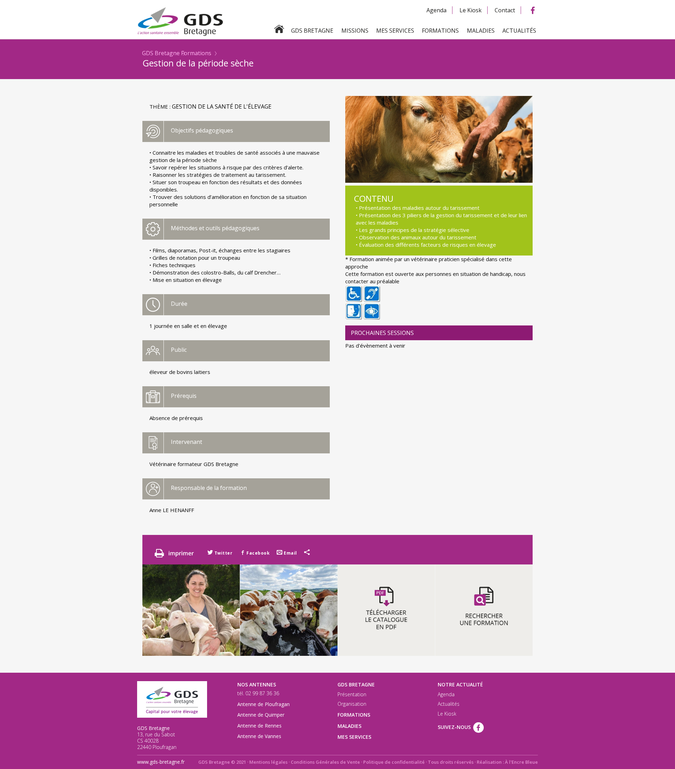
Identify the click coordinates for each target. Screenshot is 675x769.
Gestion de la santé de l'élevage (221, 106)
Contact (505, 10)
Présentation (352, 694)
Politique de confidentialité (394, 762)
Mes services (395, 30)
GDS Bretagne (161, 53)
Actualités (519, 30)
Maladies (481, 30)
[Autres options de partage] (307, 553)
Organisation (352, 704)
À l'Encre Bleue (521, 762)
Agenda (436, 10)
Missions (354, 30)
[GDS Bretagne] (337, 21)
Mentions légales (268, 762)
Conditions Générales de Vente (325, 762)
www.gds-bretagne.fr (161, 761)
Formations (440, 30)
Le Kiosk (470, 10)
